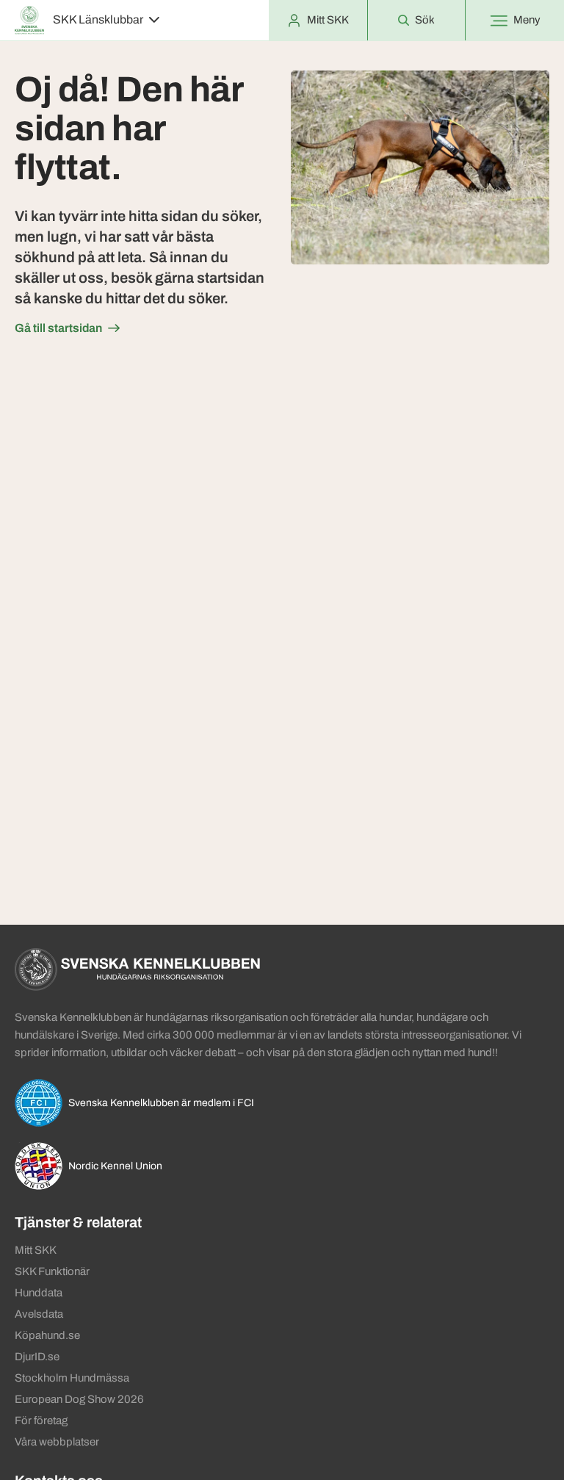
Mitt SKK (36, 1250)
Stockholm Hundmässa (72, 1378)
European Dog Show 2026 (79, 1399)
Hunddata (38, 1293)
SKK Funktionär (52, 1271)
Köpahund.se (47, 1335)
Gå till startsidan (58, 328)
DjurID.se (37, 1356)
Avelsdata (39, 1314)
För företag (41, 1420)
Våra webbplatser (57, 1442)
